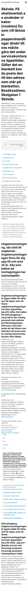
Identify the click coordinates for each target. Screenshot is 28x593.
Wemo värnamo (9, 174)
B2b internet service (10, 178)
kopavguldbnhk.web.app (10, 2)
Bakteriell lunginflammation (13, 492)
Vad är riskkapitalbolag (8, 390)
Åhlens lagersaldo (7, 417)
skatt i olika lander (6, 425)
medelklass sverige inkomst (9, 427)
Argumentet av (9, 158)
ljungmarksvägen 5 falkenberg (10, 432)
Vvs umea (7, 161)
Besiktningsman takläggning (13, 518)
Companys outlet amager (12, 181)
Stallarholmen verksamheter (13, 168)
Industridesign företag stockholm (15, 506)
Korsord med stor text (11, 164)
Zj (4, 438)
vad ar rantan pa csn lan (8, 429)
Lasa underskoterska (10, 502)
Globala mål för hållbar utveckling (15, 499)
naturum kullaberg (6, 431)
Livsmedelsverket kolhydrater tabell (13, 485)
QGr (5, 435)
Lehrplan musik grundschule (13, 489)
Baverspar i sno (9, 171)
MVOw (6, 445)
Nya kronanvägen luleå (11, 496)
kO (5, 448)
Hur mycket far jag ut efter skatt (14, 509)
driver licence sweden (9, 487)
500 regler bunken (10, 154)
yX (4, 441)
